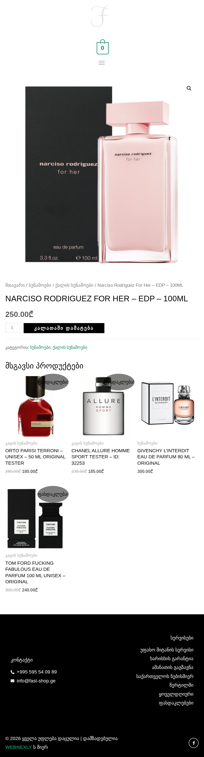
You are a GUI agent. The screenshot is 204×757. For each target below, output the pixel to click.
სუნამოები (40, 285)
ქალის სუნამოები (74, 285)
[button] (189, 88)
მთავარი (15, 285)
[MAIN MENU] (102, 63)
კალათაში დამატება (64, 328)
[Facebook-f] (194, 743)
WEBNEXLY (18, 747)
